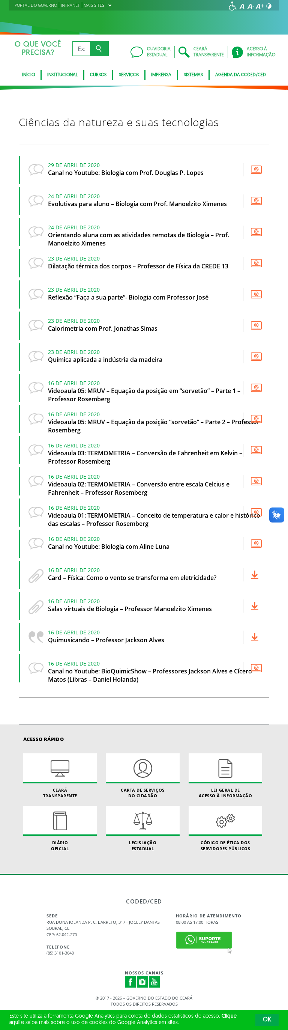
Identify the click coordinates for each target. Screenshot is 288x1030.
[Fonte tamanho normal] (241, 6)
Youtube (154, 982)
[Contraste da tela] (268, 6)
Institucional (62, 75)
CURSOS (98, 75)
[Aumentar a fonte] (259, 6)
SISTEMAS (193, 75)
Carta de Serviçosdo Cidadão (143, 792)
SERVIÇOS (129, 75)
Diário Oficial (60, 845)
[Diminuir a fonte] (250, 6)
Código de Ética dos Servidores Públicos (225, 845)
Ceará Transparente (60, 792)
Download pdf (256, 575)
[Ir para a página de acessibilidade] (232, 6)
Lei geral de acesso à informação (225, 792)
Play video (256, 170)
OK (267, 1020)
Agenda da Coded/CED (240, 75)
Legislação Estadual (142, 845)
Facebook (130, 982)
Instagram (142, 982)
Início (28, 75)
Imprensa (161, 75)
